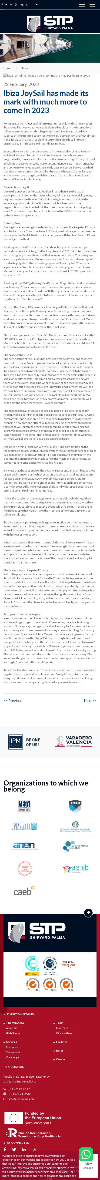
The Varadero (15, 1023)
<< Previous (12, 700)
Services (11, 1042)
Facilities (61, 1042)
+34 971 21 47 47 (19, 1089)
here (73, 1175)
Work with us (64, 1033)
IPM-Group (13, 1033)
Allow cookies (88, 1165)
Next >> (90, 700)
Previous (51, 742)
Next (95, 742)
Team (59, 1023)
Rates (59, 1050)
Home (7, 68)
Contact (61, 1059)
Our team (62, 1028)
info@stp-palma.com (22, 1099)
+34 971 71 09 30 (19, 1094)
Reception (12, 1047)
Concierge (12, 1057)
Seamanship (13, 1052)
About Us (11, 1028)
